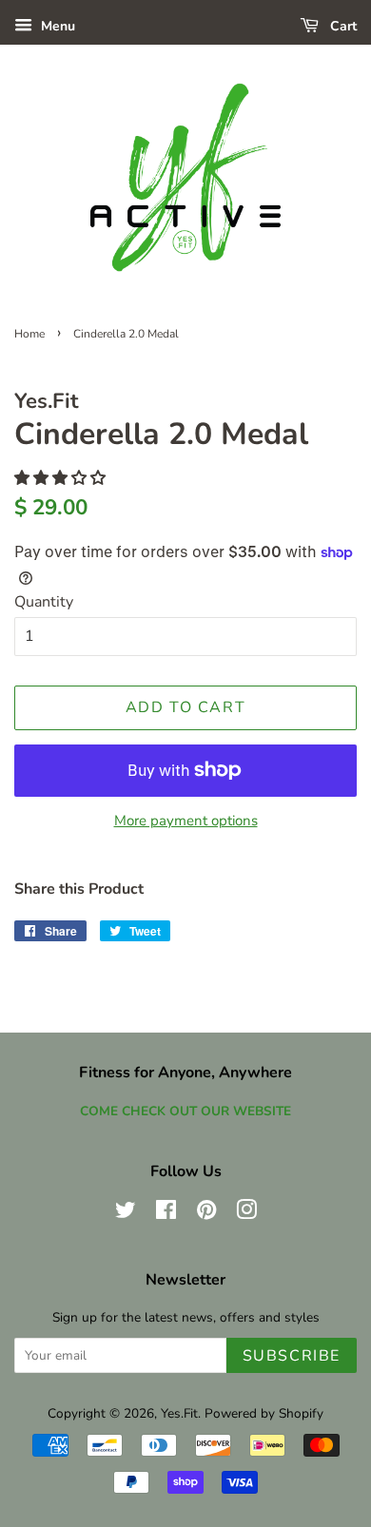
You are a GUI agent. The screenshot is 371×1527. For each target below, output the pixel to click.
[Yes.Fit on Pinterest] (206, 1214)
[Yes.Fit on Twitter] (125, 1214)
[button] (61, 478)
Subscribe (292, 1355)
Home (29, 333)
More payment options (186, 820)
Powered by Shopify (264, 1413)
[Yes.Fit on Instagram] (246, 1214)
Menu (56, 26)
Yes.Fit (179, 1413)
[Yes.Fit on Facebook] (166, 1214)
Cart (341, 26)
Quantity (43, 601)
